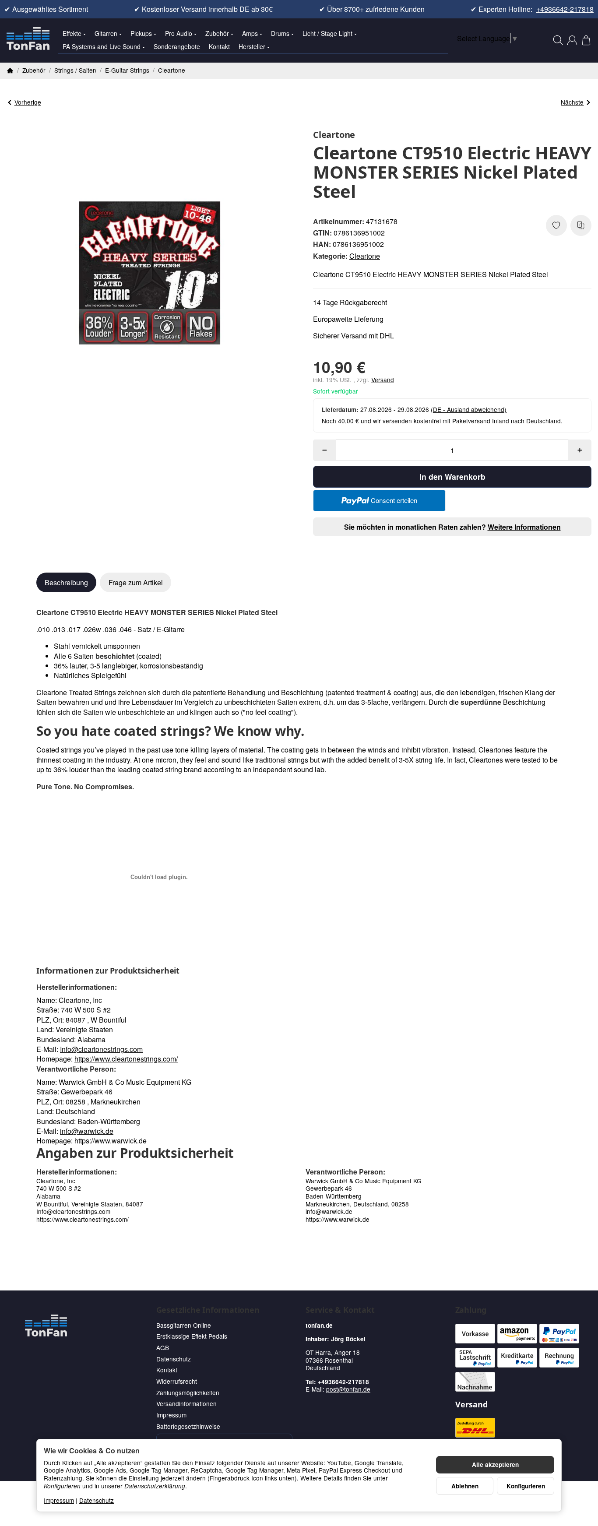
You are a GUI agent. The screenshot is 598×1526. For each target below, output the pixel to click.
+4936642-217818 (565, 9)
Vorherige (27, 102)
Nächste (572, 102)
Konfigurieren (526, 1486)
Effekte (72, 33)
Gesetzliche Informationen (208, 1310)
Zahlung (471, 1310)
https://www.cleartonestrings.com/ (126, 1059)
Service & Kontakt (340, 1310)
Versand (382, 379)
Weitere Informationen (524, 527)
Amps (250, 33)
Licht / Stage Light (327, 33)
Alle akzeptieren (495, 1464)
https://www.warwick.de (110, 1141)
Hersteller (252, 46)
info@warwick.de (86, 1131)
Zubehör (217, 33)
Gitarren (106, 33)
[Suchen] (558, 40)
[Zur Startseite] (28, 40)
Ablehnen (464, 1486)
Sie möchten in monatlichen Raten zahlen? (452, 527)
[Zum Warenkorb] (586, 40)
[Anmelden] (572, 40)
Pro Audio (178, 33)
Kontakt (219, 46)
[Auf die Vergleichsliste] (580, 225)
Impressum (59, 1500)
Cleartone (364, 256)
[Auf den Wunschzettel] (556, 225)
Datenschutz (96, 1500)
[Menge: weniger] (324, 450)
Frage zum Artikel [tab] (136, 582)
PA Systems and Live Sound (102, 46)
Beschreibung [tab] (66, 582)
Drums (280, 33)
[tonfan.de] (46, 1325)
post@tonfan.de (348, 1389)
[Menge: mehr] (579, 450)
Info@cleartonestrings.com (101, 1049)
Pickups (141, 33)
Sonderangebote (177, 46)
